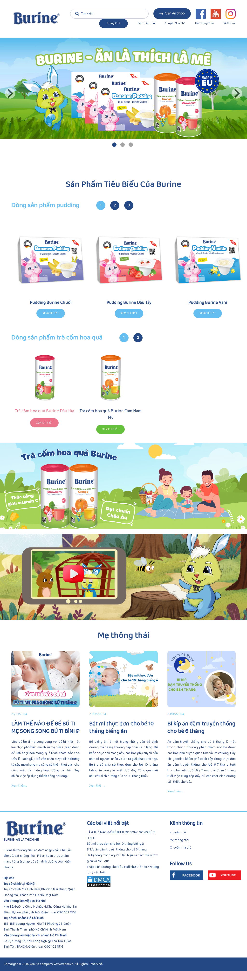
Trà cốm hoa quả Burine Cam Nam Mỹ (110, 414)
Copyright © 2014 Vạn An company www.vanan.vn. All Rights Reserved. (53, 964)
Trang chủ (113, 23)
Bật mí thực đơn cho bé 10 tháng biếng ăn (116, 844)
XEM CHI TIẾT (44, 422)
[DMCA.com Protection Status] (123, 882)
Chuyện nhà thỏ (175, 23)
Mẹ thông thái (204, 23)
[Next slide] (237, 93)
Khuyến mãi (178, 832)
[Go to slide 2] (122, 144)
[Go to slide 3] (131, 144)
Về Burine (229, 23)
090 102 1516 (66, 912)
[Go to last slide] (10, 93)
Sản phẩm (143, 23)
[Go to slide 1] (114, 144)
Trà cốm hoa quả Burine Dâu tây (44, 410)
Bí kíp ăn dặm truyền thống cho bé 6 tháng (117, 849)
